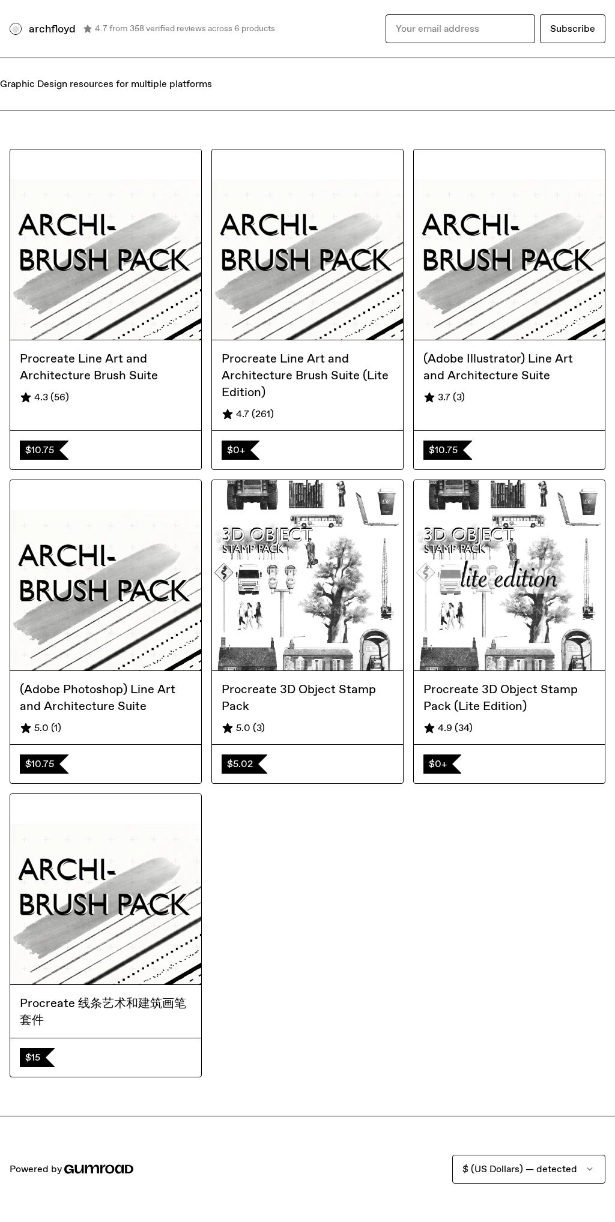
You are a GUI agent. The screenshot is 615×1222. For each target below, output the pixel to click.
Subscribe (572, 28)
